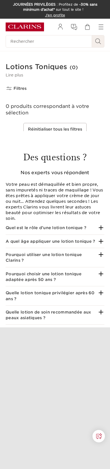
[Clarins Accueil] (25, 27)
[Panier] (87, 27)
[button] (14, 75)
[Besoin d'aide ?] (98, 436)
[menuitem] (60, 27)
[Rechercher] (98, 41)
